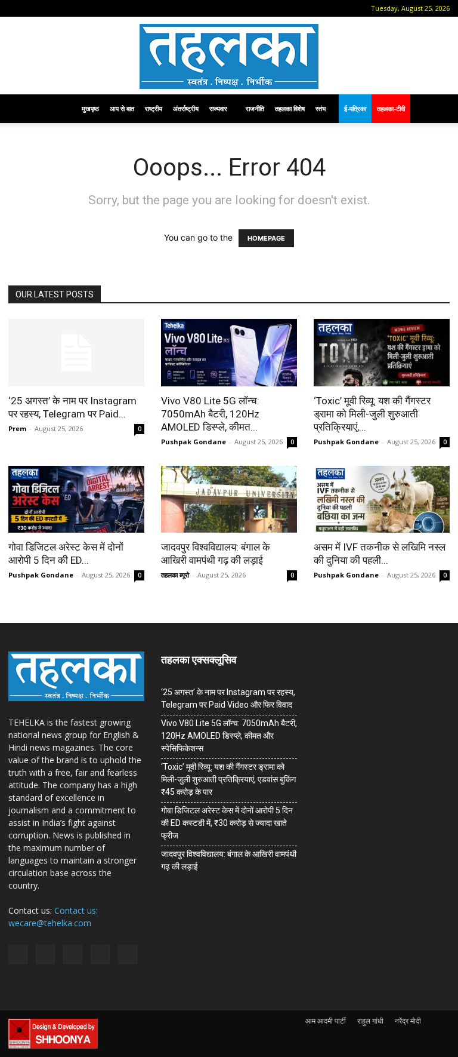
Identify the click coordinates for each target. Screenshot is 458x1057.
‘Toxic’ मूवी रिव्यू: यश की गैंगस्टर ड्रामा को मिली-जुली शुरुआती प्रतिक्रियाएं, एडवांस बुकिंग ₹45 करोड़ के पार (228, 779)
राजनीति (255, 108)
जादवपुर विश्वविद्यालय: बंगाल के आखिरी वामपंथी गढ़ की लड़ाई (228, 860)
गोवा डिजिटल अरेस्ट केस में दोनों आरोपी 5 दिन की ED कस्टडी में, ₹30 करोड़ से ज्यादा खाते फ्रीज (227, 823)
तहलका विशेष (290, 108)
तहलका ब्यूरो (175, 574)
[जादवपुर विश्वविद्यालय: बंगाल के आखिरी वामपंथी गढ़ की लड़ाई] (229, 499)
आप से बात (122, 108)
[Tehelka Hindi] (229, 56)
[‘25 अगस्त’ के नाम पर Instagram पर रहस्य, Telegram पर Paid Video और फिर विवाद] (76, 352)
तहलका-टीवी (391, 108)
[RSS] (74, 8)
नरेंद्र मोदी (408, 1021)
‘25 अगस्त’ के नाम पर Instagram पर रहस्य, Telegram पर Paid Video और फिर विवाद (228, 698)
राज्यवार (218, 108)
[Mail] (55, 8)
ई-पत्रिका (355, 108)
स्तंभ (320, 108)
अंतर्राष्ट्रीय (186, 108)
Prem (17, 428)
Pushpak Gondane (193, 441)
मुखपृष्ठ (90, 108)
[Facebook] (35, 8)
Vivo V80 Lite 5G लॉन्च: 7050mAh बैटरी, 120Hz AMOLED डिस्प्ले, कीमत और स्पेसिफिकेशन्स (229, 735)
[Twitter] (94, 8)
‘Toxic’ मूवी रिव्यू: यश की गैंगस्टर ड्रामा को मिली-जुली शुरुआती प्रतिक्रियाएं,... (372, 414)
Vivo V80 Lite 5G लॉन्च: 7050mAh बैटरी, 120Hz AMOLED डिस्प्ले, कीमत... (210, 414)
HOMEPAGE (266, 238)
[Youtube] (114, 8)
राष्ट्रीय (153, 108)
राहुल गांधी (370, 1021)
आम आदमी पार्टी (325, 1021)
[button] (17, 8)
